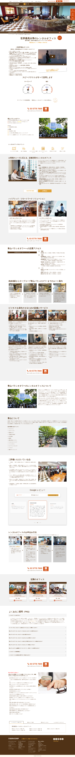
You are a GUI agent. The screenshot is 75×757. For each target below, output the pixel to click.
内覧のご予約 (73, 19)
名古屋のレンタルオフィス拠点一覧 (18, 727)
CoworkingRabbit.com (31, 741)
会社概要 (10, 1)
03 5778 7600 (52, 1)
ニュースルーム (20, 746)
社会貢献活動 (20, 741)
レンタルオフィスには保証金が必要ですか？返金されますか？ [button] (37, 652)
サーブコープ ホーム (26, 1)
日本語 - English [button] (38, 1)
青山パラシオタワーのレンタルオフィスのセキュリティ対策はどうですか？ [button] (37, 642)
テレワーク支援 (10, 746)
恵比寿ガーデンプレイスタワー (34, 580)
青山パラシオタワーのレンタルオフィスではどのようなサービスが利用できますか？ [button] (37, 628)
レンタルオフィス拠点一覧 (16, 719)
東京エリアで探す (30, 719)
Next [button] (66, 128)
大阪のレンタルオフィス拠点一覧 (53, 726)
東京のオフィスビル (44, 719)
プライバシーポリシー (31, 745)
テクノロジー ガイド (31, 749)
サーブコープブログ (15, 1)
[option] (53, 128)
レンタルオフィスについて (59, 719)
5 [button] (40, 520)
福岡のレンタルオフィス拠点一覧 (35, 727)
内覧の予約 (40, 741)
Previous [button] (39, 128)
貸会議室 (9, 743)
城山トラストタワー (52, 580)
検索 (32, 1)
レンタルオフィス (32, 618)
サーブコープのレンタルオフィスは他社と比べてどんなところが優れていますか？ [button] (37, 625)
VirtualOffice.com (31, 742)
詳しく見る (18, 595)
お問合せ (72, 15)
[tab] (37, 612)
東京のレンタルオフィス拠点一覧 (18, 726)
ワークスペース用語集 (31, 748)
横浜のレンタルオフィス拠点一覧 (35, 726)
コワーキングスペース (12, 742)
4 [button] (39, 520)
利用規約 (29, 744)
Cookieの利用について (32, 746)
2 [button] (35, 520)
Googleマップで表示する (12, 121)
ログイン (67, 1)
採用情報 (19, 745)
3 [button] (37, 520)
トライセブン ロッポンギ (13, 580)
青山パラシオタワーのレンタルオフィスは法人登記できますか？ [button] (37, 632)
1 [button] (34, 520)
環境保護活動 (20, 742)
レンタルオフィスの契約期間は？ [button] (37, 649)
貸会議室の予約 (40, 742)
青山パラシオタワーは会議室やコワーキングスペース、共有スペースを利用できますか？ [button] (37, 645)
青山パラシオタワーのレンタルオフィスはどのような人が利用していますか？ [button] (37, 635)
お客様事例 (21, 1)
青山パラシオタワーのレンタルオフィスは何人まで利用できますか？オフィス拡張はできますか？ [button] (37, 639)
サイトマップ (30, 747)
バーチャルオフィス (11, 741)
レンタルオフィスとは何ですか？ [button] (37, 612)
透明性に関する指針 (21, 744)
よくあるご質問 (30, 743)
